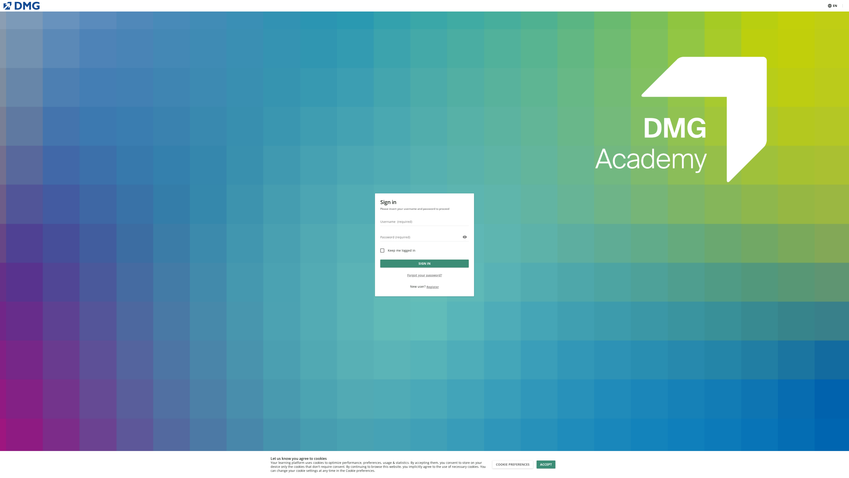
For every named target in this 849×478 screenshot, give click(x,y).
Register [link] (432, 287)
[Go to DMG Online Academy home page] (22, 6)
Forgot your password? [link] (424, 275)
